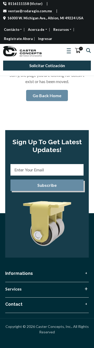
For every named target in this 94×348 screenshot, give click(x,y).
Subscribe (47, 185)
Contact (13, 304)
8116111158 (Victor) (24, 4)
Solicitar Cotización (47, 65)
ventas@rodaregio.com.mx (29, 11)
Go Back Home (47, 95)
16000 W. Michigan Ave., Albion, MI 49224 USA (45, 18)
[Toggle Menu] (69, 51)
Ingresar (45, 39)
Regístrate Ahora (18, 39)
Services (13, 288)
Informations (19, 273)
